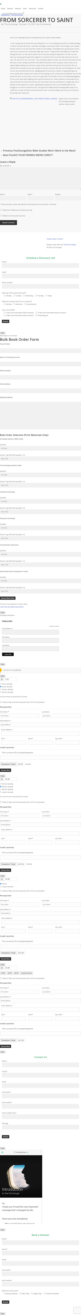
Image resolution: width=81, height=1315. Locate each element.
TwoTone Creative (69, 245)
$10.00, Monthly (7, 689)
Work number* (7, 1103)
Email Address (7, 629)
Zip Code (61, 738)
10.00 (3, 973)
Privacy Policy (51, 239)
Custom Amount (7, 792)
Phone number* (7, 283)
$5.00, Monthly (7, 687)
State (33, 738)
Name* (4, 262)
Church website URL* (9, 1113)
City (6, 738)
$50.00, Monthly (7, 789)
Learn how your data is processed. (12, 607)
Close (2, 333)
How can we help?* (8, 310)
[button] (40, 252)
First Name (5, 637)
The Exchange (11, 24)
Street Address (9, 730)
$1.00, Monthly (7, 684)
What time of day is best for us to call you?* (17, 301)
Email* (4, 272)
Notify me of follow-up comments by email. (17, 210)
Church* (4, 1071)
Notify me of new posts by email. (14, 216)
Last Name (5, 645)
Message (5, 1123)
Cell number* (6, 1092)
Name (2, 194)
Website (58, 194)
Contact (60, 239)
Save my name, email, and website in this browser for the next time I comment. (29, 204)
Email (30, 194)
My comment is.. (5, 166)
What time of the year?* (10, 1291)
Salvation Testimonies (12, 14)
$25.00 (4, 884)
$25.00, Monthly (7, 692)
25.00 (10, 973)
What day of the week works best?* (14, 293)
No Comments (44, 24)
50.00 (16, 973)
